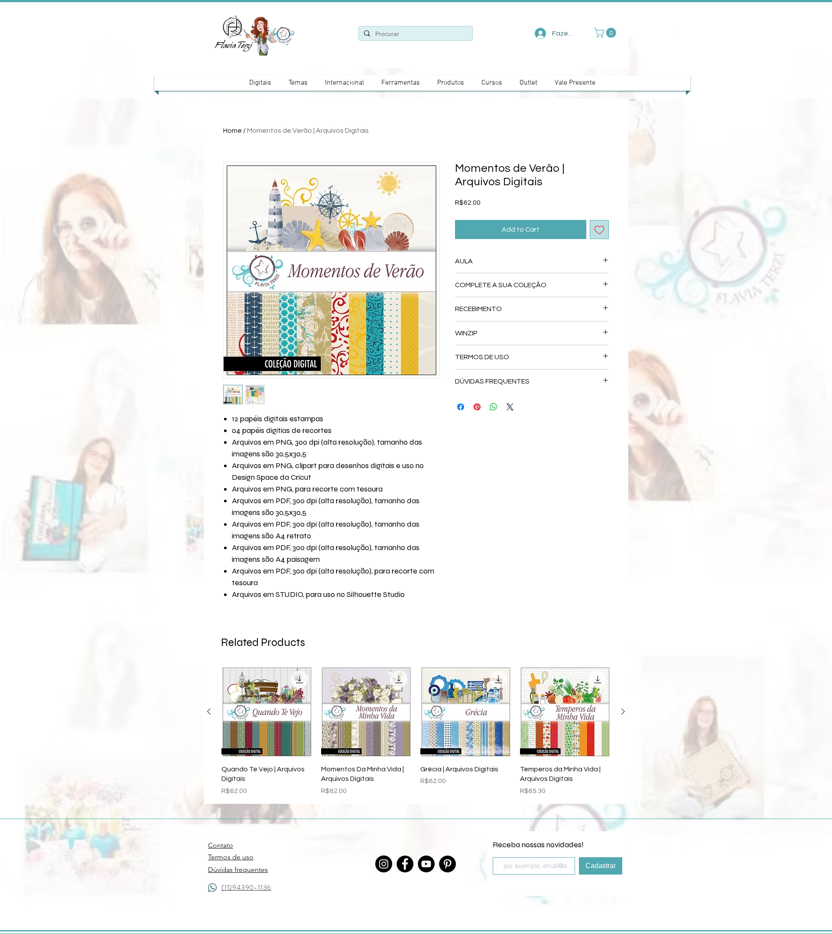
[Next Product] (623, 711)
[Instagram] (383, 863)
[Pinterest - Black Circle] (447, 863)
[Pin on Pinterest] (477, 407)
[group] (416, 731)
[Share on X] (510, 407)
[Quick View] (266, 711)
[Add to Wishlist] (599, 229)
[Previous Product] (209, 711)
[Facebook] (404, 863)
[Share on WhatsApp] (493, 407)
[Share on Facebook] (460, 407)
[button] (606, 33)
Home (232, 130)
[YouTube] (426, 863)
